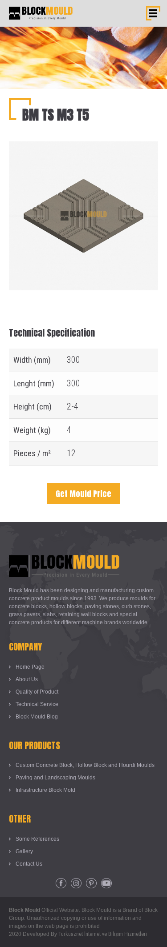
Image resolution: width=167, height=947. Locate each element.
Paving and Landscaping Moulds (55, 777)
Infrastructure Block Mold (45, 790)
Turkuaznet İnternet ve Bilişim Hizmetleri (102, 934)
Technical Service (37, 704)
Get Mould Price (83, 494)
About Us (27, 679)
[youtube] (106, 883)
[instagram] (76, 883)
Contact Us (29, 864)
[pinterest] (91, 883)
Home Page (30, 667)
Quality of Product (37, 692)
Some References (37, 839)
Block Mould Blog (37, 717)
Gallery (24, 851)
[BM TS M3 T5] (83, 148)
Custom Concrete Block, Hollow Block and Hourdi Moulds (85, 765)
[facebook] (61, 883)
